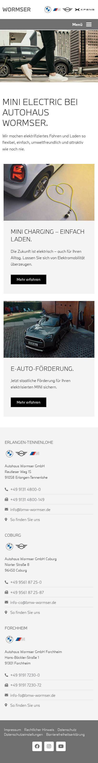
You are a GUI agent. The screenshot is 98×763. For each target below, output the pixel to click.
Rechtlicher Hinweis (39, 729)
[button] (88, 24)
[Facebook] (37, 746)
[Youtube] (61, 746)
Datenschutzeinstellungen (23, 734)
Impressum (12, 729)
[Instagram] (49, 746)
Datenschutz (67, 729)
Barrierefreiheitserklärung (65, 734)
